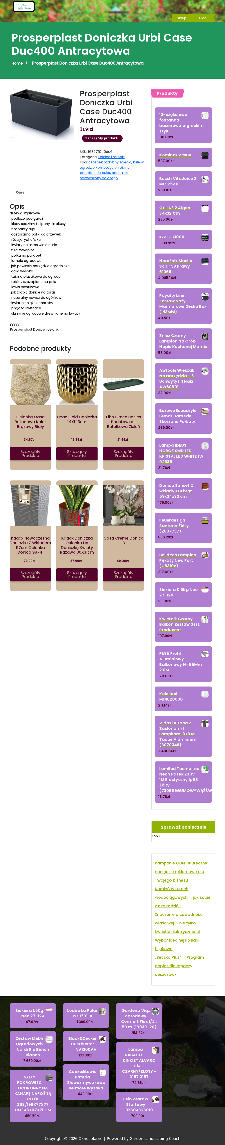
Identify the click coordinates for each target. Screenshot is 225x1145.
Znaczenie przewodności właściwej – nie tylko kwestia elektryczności (179, 923)
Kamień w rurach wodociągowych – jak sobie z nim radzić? (182, 897)
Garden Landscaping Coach (155, 1138)
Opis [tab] (20, 192)
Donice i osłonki (111, 156)
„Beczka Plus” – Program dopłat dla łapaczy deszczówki (179, 966)
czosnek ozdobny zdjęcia (110, 162)
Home (17, 63)
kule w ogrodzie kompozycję (112, 165)
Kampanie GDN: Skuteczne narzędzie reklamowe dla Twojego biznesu (181, 871)
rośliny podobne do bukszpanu (104, 170)
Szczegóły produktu (102, 138)
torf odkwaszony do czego (104, 175)
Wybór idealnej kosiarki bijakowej (177, 944)
